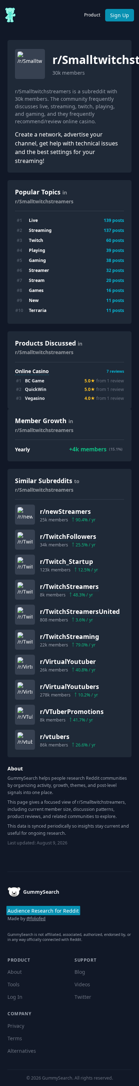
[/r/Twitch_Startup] (25, 565)
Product (92, 15)
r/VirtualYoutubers (69, 686)
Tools (13, 984)
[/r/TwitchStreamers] (25, 590)
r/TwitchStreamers (69, 586)
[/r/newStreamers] (25, 515)
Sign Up (119, 15)
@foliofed (36, 919)
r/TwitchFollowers (68, 536)
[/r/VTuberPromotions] (25, 715)
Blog (79, 971)
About (14, 971)
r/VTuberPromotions (72, 711)
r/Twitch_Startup (66, 561)
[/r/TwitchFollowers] (25, 540)
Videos (82, 984)
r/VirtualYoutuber (68, 661)
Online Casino (32, 371)
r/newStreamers (65, 511)
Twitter (82, 996)
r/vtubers (55, 736)
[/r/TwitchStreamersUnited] (25, 615)
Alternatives (21, 1050)
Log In (14, 996)
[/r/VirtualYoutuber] (25, 665)
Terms (14, 1038)
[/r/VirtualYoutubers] (25, 690)
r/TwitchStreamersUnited (80, 611)
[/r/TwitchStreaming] (25, 640)
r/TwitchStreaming (69, 636)
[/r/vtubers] (25, 740)
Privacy (15, 1025)
